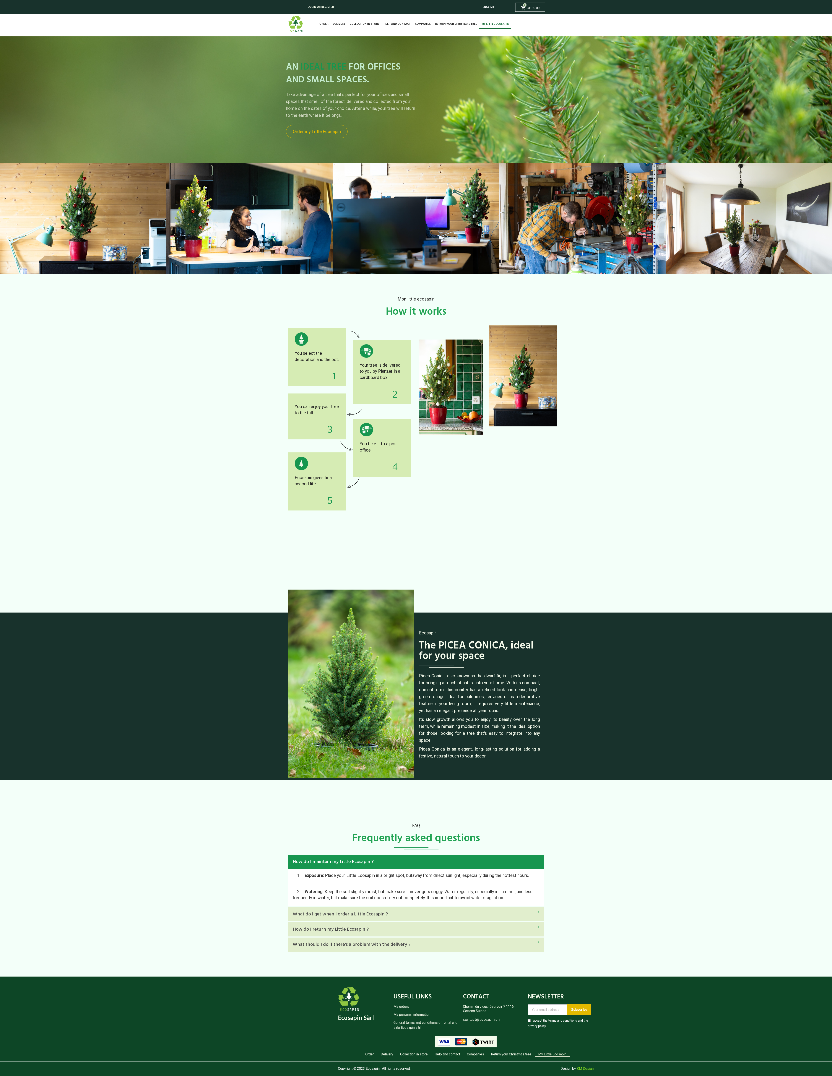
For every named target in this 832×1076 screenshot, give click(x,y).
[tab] (416, 862)
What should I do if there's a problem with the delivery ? (352, 944)
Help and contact (397, 24)
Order (323, 24)
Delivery (339, 24)
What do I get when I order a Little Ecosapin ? (340, 914)
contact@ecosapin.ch (481, 1020)
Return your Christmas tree (456, 24)
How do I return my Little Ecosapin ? (331, 929)
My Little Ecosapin (495, 24)
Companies (423, 24)
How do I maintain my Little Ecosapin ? (333, 862)
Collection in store (364, 24)
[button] (317, 131)
